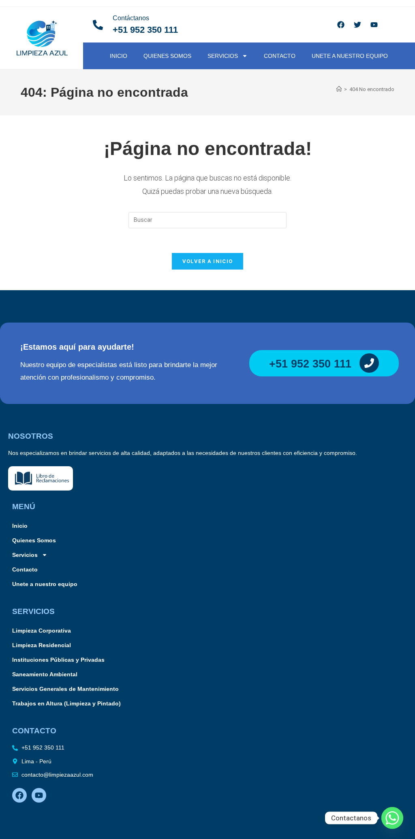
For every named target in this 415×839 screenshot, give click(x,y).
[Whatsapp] (392, 818)
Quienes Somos (167, 56)
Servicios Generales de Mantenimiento (65, 689)
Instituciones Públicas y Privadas (58, 659)
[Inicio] (339, 89)
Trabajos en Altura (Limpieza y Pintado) (66, 703)
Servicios (223, 56)
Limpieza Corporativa (41, 630)
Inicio (118, 56)
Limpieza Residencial (41, 645)
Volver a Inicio (207, 261)
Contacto (279, 56)
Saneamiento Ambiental (44, 674)
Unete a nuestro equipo (350, 56)
